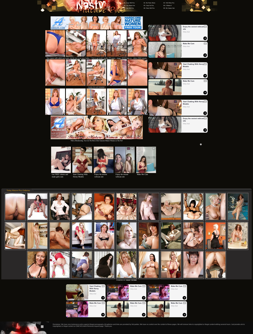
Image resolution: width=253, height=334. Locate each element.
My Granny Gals (170, 8)
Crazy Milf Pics (130, 3)
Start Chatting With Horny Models (193, 65)
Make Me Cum (188, 44)
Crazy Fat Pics (150, 5)
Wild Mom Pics (170, 3)
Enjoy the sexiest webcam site (194, 28)
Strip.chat (186, 32)
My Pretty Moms (150, 3)
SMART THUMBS (131, 280)
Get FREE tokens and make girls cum (60, 175)
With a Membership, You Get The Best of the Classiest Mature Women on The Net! (97, 141)
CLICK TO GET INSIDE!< (97, 87)
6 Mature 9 (169, 5)
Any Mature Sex (130, 5)
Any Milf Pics (130, 8)
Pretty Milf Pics (150, 8)
